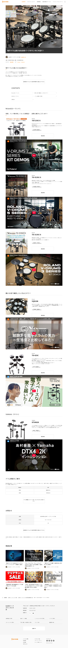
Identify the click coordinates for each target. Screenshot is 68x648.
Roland (18, 62)
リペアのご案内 (52, 618)
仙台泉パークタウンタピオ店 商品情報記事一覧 (25, 597)
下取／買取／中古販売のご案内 (26, 622)
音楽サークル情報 (23, 618)
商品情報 (11, 62)
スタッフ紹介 (37, 622)
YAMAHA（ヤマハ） (15, 96)
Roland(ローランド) (15, 92)
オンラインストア (31, 1)
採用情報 (24, 640)
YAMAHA (23, 62)
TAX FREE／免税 (37, 638)
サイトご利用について (38, 642)
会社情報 (24, 642)
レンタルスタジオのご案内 (39, 618)
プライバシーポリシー (38, 640)
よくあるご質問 (25, 638)
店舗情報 (23, 1)
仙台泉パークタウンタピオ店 (12, 597)
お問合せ (13, 99)
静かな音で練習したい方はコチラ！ (41, 92)
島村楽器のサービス (47, 1)
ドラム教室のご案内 (38, 96)
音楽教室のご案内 (9, 618)
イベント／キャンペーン (58, 1)
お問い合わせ (25, 643)
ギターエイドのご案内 (10, 622)
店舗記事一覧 (23, 57)
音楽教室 (39, 1)
